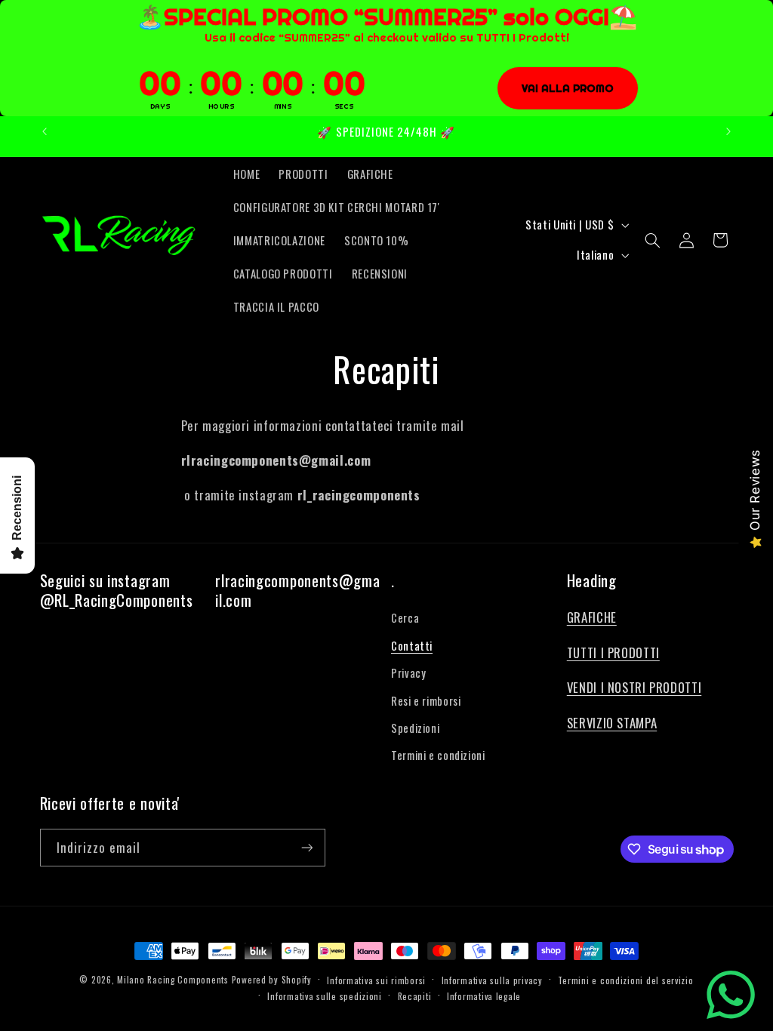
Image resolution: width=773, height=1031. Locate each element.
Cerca (405, 617)
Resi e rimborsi (425, 700)
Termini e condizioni (438, 754)
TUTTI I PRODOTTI (613, 652)
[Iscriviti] (306, 847)
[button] (653, 240)
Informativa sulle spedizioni (324, 995)
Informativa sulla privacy (492, 980)
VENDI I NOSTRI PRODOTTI (634, 687)
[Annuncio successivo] (728, 132)
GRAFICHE (592, 617)
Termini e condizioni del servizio (625, 980)
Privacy (408, 672)
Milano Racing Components (173, 979)
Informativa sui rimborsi (376, 980)
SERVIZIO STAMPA (612, 722)
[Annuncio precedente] (44, 132)
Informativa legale (484, 995)
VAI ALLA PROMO (568, 88)
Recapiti (415, 995)
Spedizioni (415, 727)
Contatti (412, 645)
